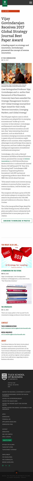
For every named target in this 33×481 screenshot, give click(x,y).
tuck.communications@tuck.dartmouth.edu (16, 328)
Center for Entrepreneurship (12, 398)
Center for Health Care (9, 401)
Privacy (23, 477)
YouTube (9, 465)
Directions (5, 431)
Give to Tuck (7, 440)
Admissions (5, 416)
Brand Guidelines (8, 462)
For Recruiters (7, 457)
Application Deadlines (9, 421)
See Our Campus (7, 434)
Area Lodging (6, 436)
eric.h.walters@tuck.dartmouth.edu (13, 334)
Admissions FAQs (7, 424)
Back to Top (16, 472)
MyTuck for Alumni (8, 444)
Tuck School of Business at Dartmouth (4, 3)
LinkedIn (6, 465)
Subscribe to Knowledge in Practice (16, 221)
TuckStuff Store (7, 447)
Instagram (2, 465)
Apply (4, 414)
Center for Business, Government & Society (16, 392)
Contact (4, 429)
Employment (6, 454)
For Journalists (7, 459)
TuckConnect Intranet (9, 449)
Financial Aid (6, 419)
